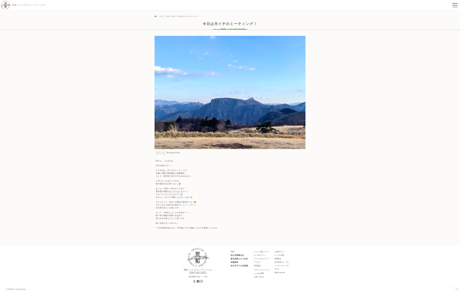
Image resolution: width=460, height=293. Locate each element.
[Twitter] (194, 281)
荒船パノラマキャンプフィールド (198, 269)
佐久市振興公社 (237, 255)
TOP (232, 251)
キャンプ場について (261, 251)
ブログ (161, 16)
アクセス (257, 262)
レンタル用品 (279, 255)
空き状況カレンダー (281, 262)
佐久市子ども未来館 (239, 265)
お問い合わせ (259, 277)
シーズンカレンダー (281, 265)
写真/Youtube (279, 272)
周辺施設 (257, 265)
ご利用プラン (279, 251)
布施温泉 (234, 262)
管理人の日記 (170, 16)
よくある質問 (259, 273)
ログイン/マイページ (262, 270)
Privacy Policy (21, 289)
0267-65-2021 (198, 273)
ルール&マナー (259, 255)
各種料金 (277, 258)
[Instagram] (201, 281)
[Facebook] (198, 281)
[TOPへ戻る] (457, 289)
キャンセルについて (261, 258)
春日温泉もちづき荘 (239, 258)
